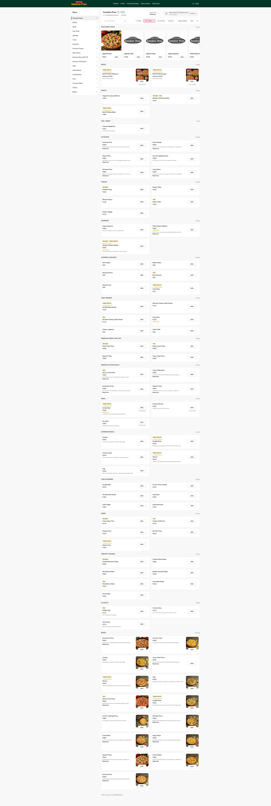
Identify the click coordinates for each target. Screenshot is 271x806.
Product (115, 3)
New (192, 21)
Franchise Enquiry (133, 3)
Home (123, 3)
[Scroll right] (199, 44)
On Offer (162, 21)
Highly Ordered (182, 21)
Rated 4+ (171, 21)
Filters (139, 21)
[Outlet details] (118, 12)
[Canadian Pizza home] (91, 3)
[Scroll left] (102, 44)
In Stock (150, 21)
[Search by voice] (125, 21)
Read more (105, 148)
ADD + (117, 57)
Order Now (156, 3)
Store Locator (145, 3)
